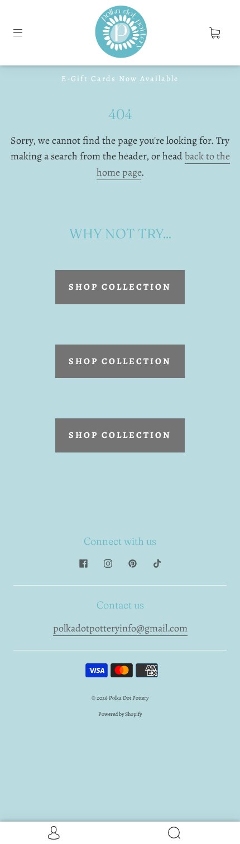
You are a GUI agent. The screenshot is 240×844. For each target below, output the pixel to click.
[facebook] (83, 563)
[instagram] (107, 563)
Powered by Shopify (120, 714)
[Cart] (214, 32)
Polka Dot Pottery (128, 697)
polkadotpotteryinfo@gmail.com (120, 628)
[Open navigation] (25, 32)
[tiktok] (157, 563)
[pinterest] (132, 563)
